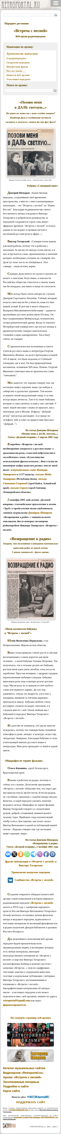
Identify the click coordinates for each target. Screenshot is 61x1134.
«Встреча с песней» (41, 903)
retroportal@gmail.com (16, 1000)
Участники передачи (18, 79)
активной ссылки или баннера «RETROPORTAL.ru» (35, 1117)
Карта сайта (11, 1090)
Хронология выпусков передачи (30, 872)
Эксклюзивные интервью (21, 1081)
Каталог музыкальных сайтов (24, 1068)
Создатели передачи (18, 62)
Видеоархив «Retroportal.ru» (23, 1072)
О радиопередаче (16, 58)
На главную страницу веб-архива (30, 1018)
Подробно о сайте (16, 1086)
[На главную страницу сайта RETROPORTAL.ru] (21, 5)
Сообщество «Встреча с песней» (33, 880)
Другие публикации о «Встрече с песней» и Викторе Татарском (30, 863)
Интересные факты (17, 66)
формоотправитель (14, 1005)
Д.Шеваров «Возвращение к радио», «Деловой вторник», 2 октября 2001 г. (30, 622)
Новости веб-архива (18, 75)
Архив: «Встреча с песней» (22, 1077)
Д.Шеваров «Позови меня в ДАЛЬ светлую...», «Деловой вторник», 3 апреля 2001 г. (30, 180)
